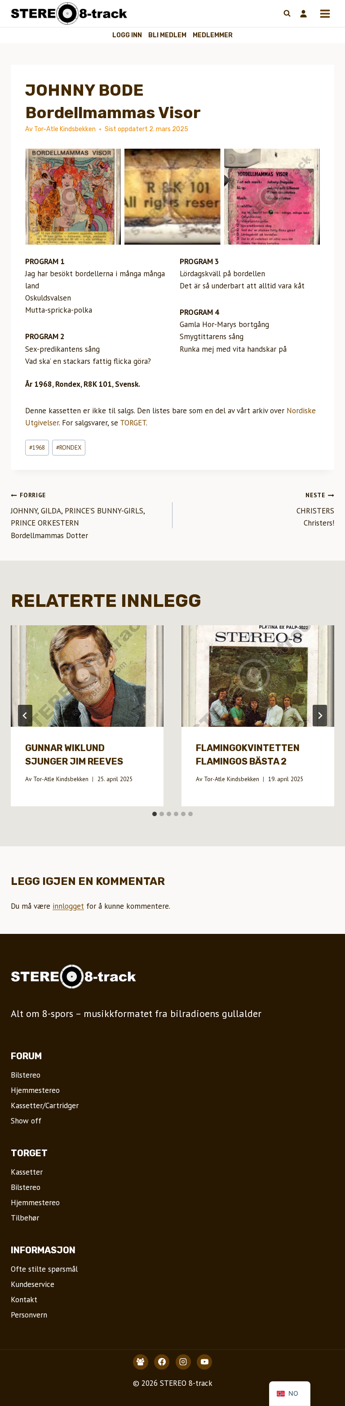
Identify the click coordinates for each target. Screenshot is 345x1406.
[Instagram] (183, 1362)
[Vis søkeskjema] (287, 13)
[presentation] (87, 676)
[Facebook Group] (140, 1362)
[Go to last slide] (25, 715)
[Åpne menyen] (324, 13)
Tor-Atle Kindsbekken (60, 779)
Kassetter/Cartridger (45, 1105)
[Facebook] (161, 1362)
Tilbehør (25, 1218)
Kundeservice (32, 1284)
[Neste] (320, 715)
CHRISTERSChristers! (315, 509)
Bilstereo (25, 1075)
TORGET (133, 423)
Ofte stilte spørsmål (44, 1269)
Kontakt (24, 1299)
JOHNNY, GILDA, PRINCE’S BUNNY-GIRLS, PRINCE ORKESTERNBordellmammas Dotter (78, 515)
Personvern (29, 1315)
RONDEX (68, 447)
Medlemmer (213, 35)
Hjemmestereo (35, 1090)
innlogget (68, 906)
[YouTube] (204, 1362)
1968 (37, 447)
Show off (26, 1121)
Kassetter (27, 1172)
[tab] (154, 814)
